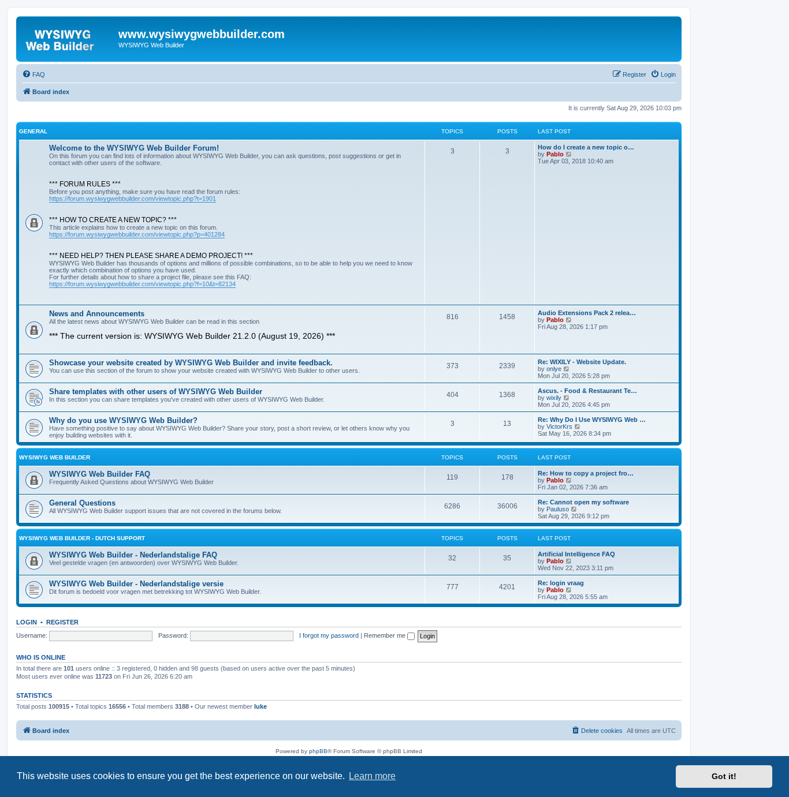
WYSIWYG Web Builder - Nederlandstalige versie (136, 583)
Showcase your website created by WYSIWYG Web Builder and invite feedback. (191, 362)
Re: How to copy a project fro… (586, 473)
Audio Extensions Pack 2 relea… (587, 312)
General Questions (82, 503)
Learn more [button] (372, 776)
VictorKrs (559, 426)
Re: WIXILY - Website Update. (582, 361)
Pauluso (557, 509)
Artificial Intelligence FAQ (576, 554)
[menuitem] (33, 74)
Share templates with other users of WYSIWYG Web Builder (155, 391)
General (33, 131)
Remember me (385, 635)
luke (260, 706)
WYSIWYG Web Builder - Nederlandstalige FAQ (133, 555)
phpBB (318, 751)
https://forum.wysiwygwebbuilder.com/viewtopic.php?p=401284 (137, 234)
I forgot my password (329, 635)
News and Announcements (96, 313)
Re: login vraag (561, 582)
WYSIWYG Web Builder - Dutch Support (82, 538)
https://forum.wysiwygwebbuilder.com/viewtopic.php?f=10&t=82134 (142, 283)
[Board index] (68, 37)
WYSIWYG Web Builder (54, 457)
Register (62, 622)
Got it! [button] (724, 776)
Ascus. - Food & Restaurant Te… (587, 390)
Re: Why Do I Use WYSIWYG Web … (592, 419)
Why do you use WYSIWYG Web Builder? (123, 420)
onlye (553, 368)
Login (26, 622)
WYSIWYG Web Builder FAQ (99, 474)
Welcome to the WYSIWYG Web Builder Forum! (134, 148)
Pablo (555, 154)
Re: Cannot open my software (583, 502)
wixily (553, 397)
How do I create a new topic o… (586, 147)
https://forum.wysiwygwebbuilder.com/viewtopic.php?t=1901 (132, 198)
